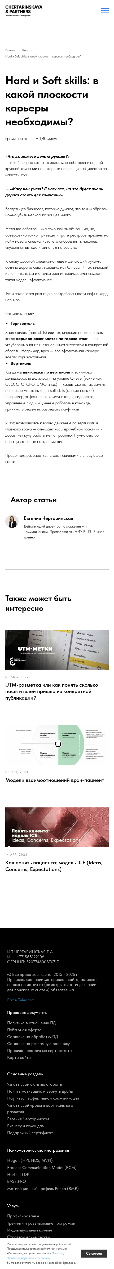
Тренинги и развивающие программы (41, 1223)
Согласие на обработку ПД (32, 1036)
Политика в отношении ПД (31, 1022)
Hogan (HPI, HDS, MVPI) (30, 1160)
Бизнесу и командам (26, 1125)
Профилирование (23, 1215)
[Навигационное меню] (105, 11)
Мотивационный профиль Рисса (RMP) (43, 1188)
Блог (25, 50)
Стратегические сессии (28, 1236)
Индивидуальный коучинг (30, 1230)
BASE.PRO (16, 1181)
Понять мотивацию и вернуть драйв (40, 1091)
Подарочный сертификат (30, 1132)
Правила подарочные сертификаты (39, 1050)
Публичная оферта (24, 1029)
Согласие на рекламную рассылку (38, 1043)
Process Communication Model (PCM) (42, 1167)
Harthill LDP (18, 1174)
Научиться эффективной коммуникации (43, 1098)
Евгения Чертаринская (28, 1118)
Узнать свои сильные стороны (34, 1084)
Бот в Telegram (20, 999)
